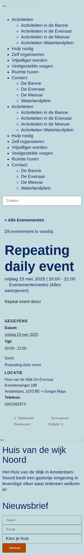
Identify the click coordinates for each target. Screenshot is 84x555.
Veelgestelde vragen (32, 66)
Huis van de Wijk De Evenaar (29, 379)
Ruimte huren (25, 71)
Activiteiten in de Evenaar (46, 31)
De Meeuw (32, 94)
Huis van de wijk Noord (34, 455)
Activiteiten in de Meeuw (45, 36)
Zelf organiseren (28, 54)
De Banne (31, 83)
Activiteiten (22, 19)
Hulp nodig (22, 48)
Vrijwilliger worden (29, 60)
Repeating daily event (23, 365)
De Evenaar (33, 89)
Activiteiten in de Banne (44, 25)
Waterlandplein (36, 100)
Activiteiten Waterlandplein (47, 42)
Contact (19, 77)
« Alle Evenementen (24, 220)
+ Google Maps (53, 391)
